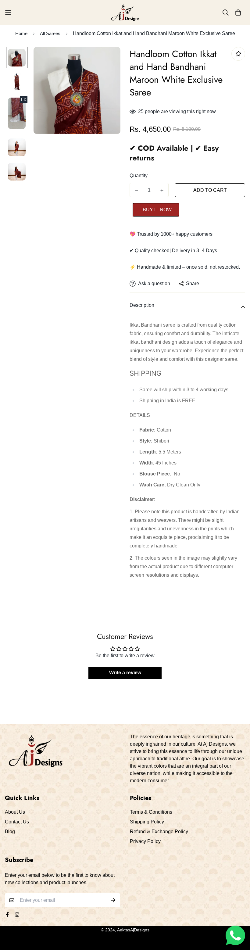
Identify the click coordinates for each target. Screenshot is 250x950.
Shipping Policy (147, 821)
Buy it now (157, 209)
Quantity (139, 175)
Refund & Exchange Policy (159, 831)
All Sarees (50, 33)
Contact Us (17, 821)
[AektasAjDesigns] (125, 12)
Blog (10, 831)
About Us (15, 812)
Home (21, 33)
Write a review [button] (125, 672)
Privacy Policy (145, 841)
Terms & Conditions (151, 812)
